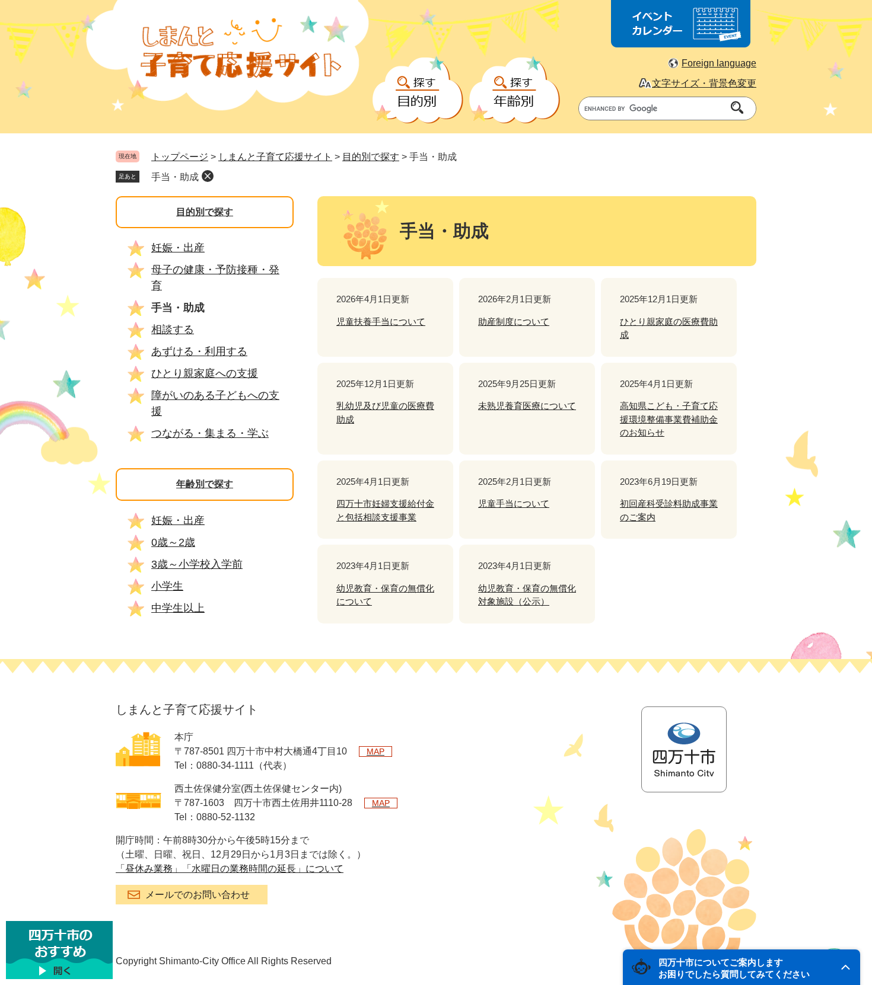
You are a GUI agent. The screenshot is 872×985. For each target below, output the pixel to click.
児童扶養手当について (380, 321)
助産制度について (513, 321)
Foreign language (719, 63)
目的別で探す (370, 157)
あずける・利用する (199, 351)
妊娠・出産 (178, 248)
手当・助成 (175, 177)
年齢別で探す (204, 484)
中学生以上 (178, 608)
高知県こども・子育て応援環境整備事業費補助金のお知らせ (669, 419)
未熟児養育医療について (527, 406)
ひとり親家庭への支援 (204, 373)
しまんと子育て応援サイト (275, 157)
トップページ (179, 157)
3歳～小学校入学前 (197, 564)
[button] (741, 967)
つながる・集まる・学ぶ (210, 433)
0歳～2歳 (173, 542)
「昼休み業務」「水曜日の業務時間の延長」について (229, 869)
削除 (208, 176)
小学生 (167, 586)
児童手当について (513, 503)
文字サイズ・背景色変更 (704, 83)
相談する (172, 329)
